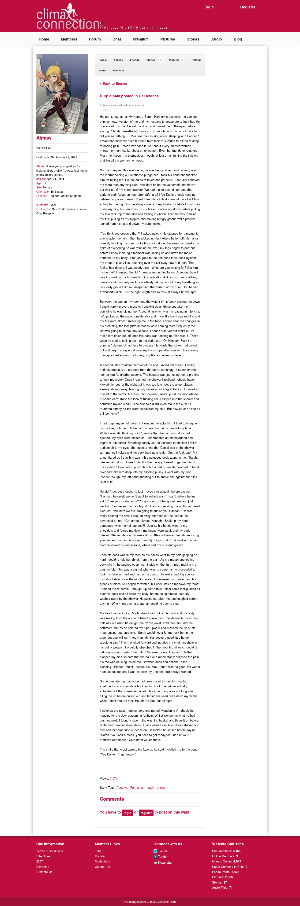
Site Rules (43, 856)
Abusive (122, 787)
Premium (141, 39)
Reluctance (149, 96)
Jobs (98, 851)
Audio (216, 39)
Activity (118, 60)
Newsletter (164, 862)
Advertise (42, 866)
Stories (193, 39)
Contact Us (102, 866)
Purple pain (110, 96)
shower (161, 787)
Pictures (167, 39)
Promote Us (44, 871)
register (146, 812)
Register (247, 7)
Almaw (44, 137)
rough (150, 787)
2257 (39, 861)
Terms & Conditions (49, 851)
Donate (100, 856)
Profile (103, 60)
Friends (134, 60)
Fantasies (137, 787)
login (127, 812)
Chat (116, 39)
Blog (238, 39)
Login (208, 7)
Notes (102, 70)
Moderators (102, 861)
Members (69, 39)
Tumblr (162, 856)
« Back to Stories (113, 83)
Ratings (196, 60)
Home (44, 39)
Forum (95, 39)
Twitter (162, 851)
